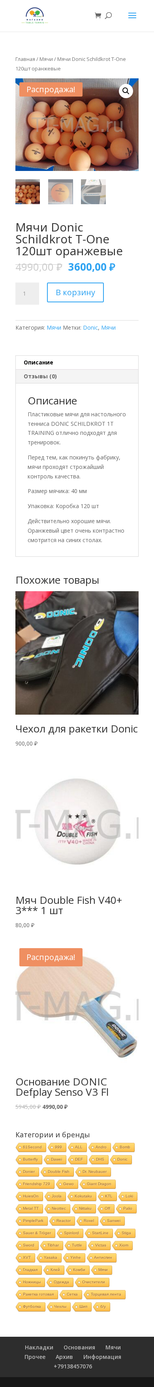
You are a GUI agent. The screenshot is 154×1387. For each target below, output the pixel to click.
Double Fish (58, 1171)
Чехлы (60, 1306)
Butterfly (30, 1159)
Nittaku (85, 1208)
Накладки (39, 1347)
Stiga (126, 1233)
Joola (57, 1196)
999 (58, 1147)
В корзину (75, 292)
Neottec (59, 1208)
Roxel (89, 1220)
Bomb (125, 1147)
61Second (32, 1147)
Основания (79, 1347)
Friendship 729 (36, 1184)
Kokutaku (83, 1196)
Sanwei (113, 1220)
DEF (79, 1159)
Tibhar (53, 1245)
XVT (27, 1257)
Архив (64, 1356)
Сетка (72, 1294)
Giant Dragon (99, 1184)
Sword (28, 1245)
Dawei (56, 1159)
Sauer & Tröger (37, 1233)
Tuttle (77, 1245)
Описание (38, 362)
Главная (25, 59)
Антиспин (103, 1257)
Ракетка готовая (38, 1294)
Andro (101, 1147)
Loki (129, 1196)
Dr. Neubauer (95, 1171)
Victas (100, 1245)
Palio (127, 1208)
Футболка (32, 1306)
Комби (79, 1269)
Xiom (123, 1245)
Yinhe (75, 1257)
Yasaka (50, 1257)
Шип (83, 1306)
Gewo (68, 1184)
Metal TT (31, 1208)
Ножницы (32, 1282)
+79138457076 (73, 1366)
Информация (102, 1356)
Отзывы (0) (40, 376)
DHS (100, 1159)
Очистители (93, 1282)
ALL (79, 1147)
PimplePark (33, 1220)
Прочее (34, 1356)
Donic (90, 327)
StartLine (100, 1233)
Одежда (61, 1282)
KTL (109, 1196)
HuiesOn (31, 1196)
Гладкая (30, 1269)
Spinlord (71, 1233)
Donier (29, 1171)
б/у (103, 1306)
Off (107, 1208)
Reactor (63, 1220)
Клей (55, 1269)
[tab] (77, 363)
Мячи (46, 59)
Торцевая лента (106, 1294)
